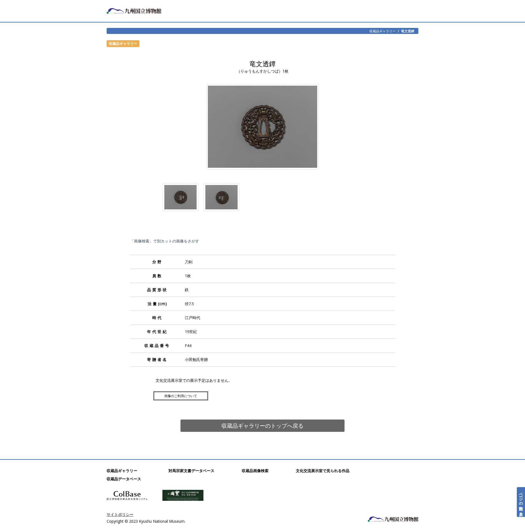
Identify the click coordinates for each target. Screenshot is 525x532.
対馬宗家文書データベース (191, 470)
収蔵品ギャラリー (382, 31)
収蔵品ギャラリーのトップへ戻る (262, 425)
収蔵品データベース (124, 478)
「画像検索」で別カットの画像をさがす (164, 241)
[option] (180, 198)
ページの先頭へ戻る (521, 502)
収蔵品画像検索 (255, 470)
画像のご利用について (180, 396)
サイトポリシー (120, 514)
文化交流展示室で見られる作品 (322, 470)
